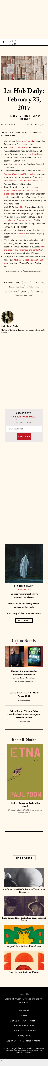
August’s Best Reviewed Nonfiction (24, 947)
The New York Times (24, 295)
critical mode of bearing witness (18, 220)
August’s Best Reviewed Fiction (24, 972)
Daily (24, 586)
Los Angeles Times (16, 287)
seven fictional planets (18, 147)
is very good (27, 140)
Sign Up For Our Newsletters (24, 1020)
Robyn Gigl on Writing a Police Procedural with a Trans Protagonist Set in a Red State (24, 714)
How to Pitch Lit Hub (24, 1025)
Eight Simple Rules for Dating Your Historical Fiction (24, 919)
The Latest (24, 857)
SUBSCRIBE (24, 437)
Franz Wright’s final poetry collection (24, 613)
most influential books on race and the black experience (21, 190)
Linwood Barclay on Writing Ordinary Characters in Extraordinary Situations (24, 674)
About (24, 1015)
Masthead (24, 1010)
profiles (20, 207)
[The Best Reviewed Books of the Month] (25, 772)
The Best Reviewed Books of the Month (25, 804)
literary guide (14, 164)
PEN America (34, 287)
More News (24, 620)
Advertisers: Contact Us (24, 1030)
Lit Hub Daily (8, 125)
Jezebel (26, 282)
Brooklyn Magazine (11, 282)
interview (21, 233)
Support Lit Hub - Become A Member (24, 1040)
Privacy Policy (24, 1035)
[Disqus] (24, 368)
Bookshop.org (23, 1050)
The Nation (37, 291)
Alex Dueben (25, 722)
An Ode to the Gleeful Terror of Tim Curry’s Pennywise (24, 891)
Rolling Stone (12, 291)
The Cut (25, 291)
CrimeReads (25, 700)
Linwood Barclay (25, 682)
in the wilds (35, 154)
